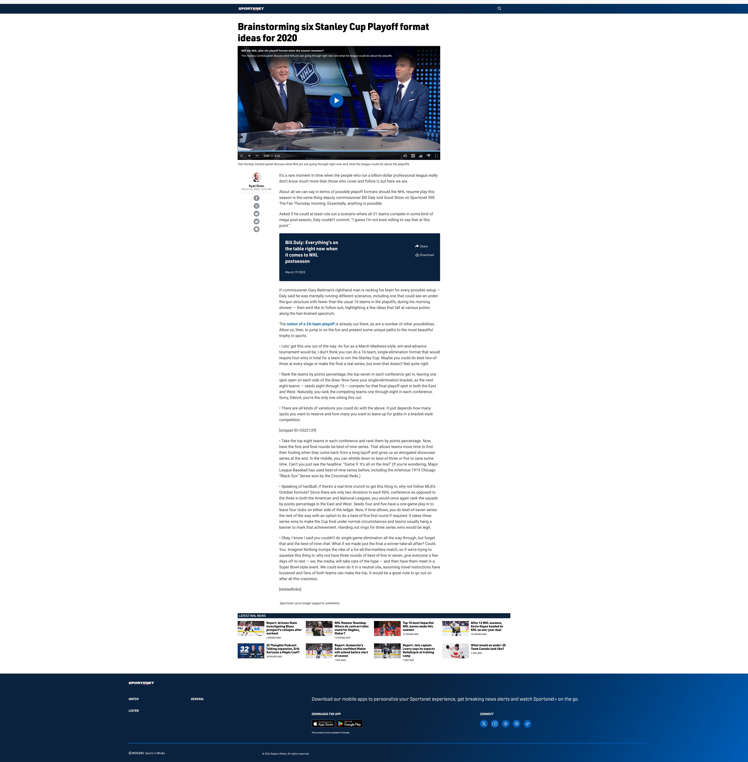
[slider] (339, 151)
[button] (499, 9)
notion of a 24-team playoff (310, 323)
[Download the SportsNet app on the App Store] (323, 723)
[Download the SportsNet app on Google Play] (349, 723)
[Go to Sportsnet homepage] (251, 9)
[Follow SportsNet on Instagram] (516, 723)
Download (427, 255)
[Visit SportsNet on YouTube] (495, 723)
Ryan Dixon (256, 186)
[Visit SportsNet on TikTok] (527, 723)
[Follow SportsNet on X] (484, 723)
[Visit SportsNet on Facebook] (506, 723)
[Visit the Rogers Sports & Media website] (147, 752)
